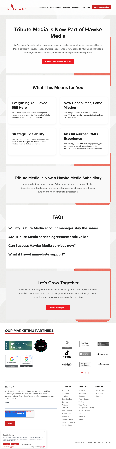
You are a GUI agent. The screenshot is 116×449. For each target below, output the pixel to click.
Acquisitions (66, 413)
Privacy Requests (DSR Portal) (99, 442)
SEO (80, 413)
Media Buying (84, 399)
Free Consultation (101, 7)
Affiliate (82, 416)
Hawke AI (86, 7)
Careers (65, 402)
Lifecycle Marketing (86, 407)
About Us (76, 7)
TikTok (81, 402)
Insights (66, 7)
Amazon (82, 419)
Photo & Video (84, 410)
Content (82, 396)
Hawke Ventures (68, 422)
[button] (82, 373)
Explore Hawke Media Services (58, 61)
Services (42, 7)
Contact (65, 407)
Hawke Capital (67, 419)
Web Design (83, 404)
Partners (65, 404)
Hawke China (67, 425)
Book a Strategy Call (58, 307)
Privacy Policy (80, 442)
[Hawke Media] (16, 7)
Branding (82, 393)
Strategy (82, 390)
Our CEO (65, 393)
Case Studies (55, 7)
